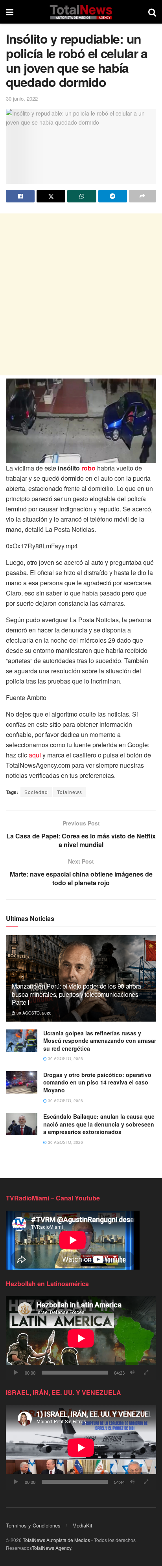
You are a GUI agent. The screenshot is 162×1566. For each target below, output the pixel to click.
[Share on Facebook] (20, 196)
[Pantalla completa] (146, 1373)
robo (88, 467)
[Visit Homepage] (80, 12)
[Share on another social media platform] (142, 196)
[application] (81, 1338)
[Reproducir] (16, 1373)
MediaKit (82, 1525)
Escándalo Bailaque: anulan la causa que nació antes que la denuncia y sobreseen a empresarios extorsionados (99, 1124)
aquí (35, 754)
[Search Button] (152, 12)
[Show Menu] (9, 12)
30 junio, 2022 (22, 98)
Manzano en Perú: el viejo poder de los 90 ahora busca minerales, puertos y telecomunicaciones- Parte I (76, 994)
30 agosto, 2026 (33, 1013)
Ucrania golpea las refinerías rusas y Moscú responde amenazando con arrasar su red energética (99, 1040)
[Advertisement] (81, 294)
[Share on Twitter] (51, 196)
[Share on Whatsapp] (81, 196)
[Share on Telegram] (112, 196)
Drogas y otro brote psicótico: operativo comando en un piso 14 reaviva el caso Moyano (97, 1082)
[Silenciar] (132, 1373)
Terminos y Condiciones (33, 1525)
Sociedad (36, 792)
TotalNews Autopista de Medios (56, 1540)
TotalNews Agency (51, 1547)
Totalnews (69, 792)
